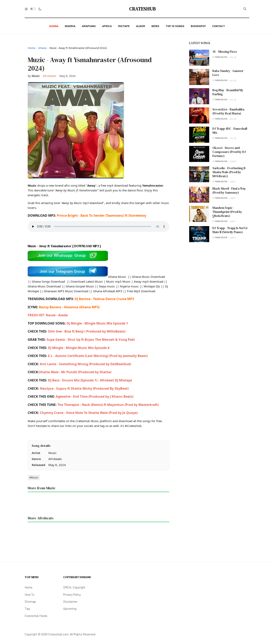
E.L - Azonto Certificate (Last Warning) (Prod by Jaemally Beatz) (98, 356)
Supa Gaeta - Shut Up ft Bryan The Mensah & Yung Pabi (91, 339)
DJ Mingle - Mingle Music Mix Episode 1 (97, 323)
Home (31, 48)
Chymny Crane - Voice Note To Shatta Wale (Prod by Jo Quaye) (89, 412)
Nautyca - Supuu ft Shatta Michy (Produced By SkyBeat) (84, 388)
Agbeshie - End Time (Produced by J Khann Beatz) (94, 396)
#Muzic (33, 477)
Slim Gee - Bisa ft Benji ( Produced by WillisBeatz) (86, 331)
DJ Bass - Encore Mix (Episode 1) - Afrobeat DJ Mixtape (90, 380)
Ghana (42, 48)
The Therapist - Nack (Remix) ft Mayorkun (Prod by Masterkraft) (108, 404)
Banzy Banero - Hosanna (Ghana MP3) (69, 307)
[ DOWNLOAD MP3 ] (86, 246)
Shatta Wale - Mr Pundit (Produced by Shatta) (75, 372)
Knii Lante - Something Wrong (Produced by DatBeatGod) (85, 364)
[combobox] (245, 9)
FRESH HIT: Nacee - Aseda (48, 315)
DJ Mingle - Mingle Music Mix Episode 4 (78, 348)
